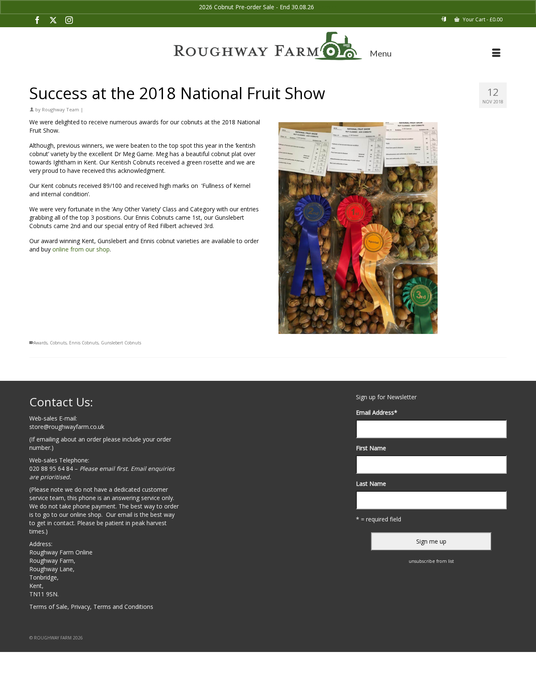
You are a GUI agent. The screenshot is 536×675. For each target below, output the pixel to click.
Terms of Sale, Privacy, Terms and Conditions (91, 607)
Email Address (376, 412)
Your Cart (481, 19)
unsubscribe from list (431, 561)
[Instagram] (69, 20)
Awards (40, 343)
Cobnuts (58, 343)
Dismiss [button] (326, 7)
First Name (371, 448)
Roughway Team (60, 109)
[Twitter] (53, 20)
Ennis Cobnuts (83, 343)
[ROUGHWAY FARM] (268, 46)
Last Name (371, 484)
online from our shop (81, 249)
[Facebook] (37, 20)
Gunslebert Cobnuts (121, 343)
